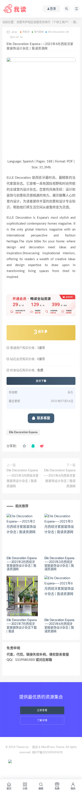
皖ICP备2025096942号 (47, 752)
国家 (76, 22)
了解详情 (42, 720)
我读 (35, 747)
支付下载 (41, 381)
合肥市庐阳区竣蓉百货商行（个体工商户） (43, 22)
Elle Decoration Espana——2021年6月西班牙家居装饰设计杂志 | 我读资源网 (59, 478)
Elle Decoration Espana (23, 432)
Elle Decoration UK (58, 32)
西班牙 (26, 32)
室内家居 (39, 32)
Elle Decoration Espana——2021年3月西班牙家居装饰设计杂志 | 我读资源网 (22, 478)
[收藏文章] (24, 446)
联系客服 (43, 418)
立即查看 (42, 710)
